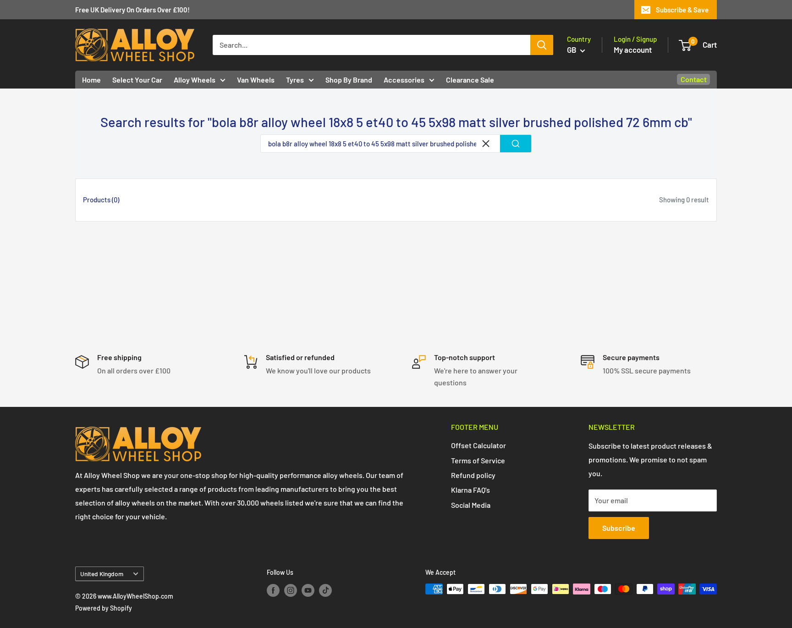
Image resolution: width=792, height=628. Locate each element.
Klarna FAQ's (470, 489)
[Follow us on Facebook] (273, 590)
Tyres (295, 79)
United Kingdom (101, 574)
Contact (694, 79)
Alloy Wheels (194, 79)
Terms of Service (478, 460)
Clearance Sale (470, 79)
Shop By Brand (348, 79)
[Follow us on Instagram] (290, 590)
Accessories (404, 79)
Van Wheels (256, 79)
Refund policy (473, 475)
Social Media (470, 504)
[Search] (541, 45)
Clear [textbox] (485, 143)
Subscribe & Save (682, 10)
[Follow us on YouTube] (308, 590)
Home (91, 79)
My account (633, 49)
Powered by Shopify (103, 608)
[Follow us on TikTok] (325, 590)
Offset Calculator (478, 445)
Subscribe (618, 527)
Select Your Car (137, 79)
